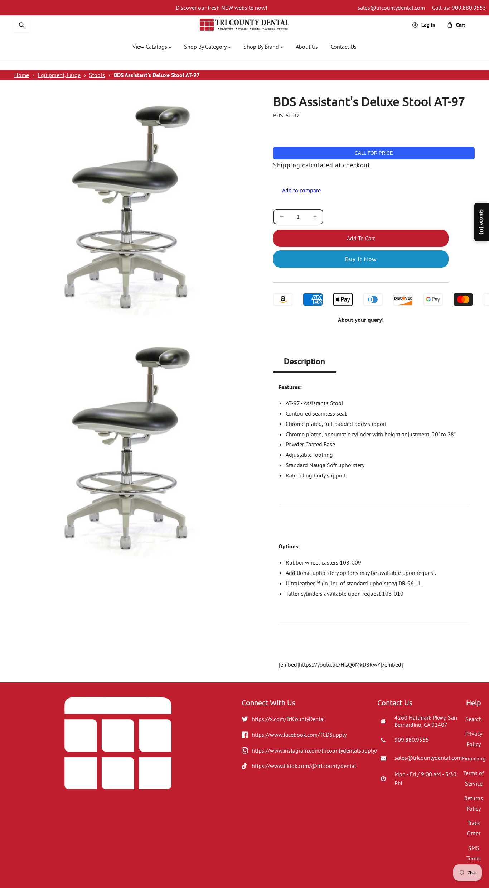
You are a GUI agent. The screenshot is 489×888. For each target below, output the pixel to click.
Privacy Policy (473, 739)
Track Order (473, 828)
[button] (21, 25)
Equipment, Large (59, 74)
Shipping (286, 165)
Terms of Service (473, 778)
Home (21, 74)
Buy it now (361, 258)
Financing (474, 758)
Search (473, 719)
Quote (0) (482, 222)
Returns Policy (473, 803)
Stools (97, 74)
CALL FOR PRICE (374, 153)
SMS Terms (473, 853)
